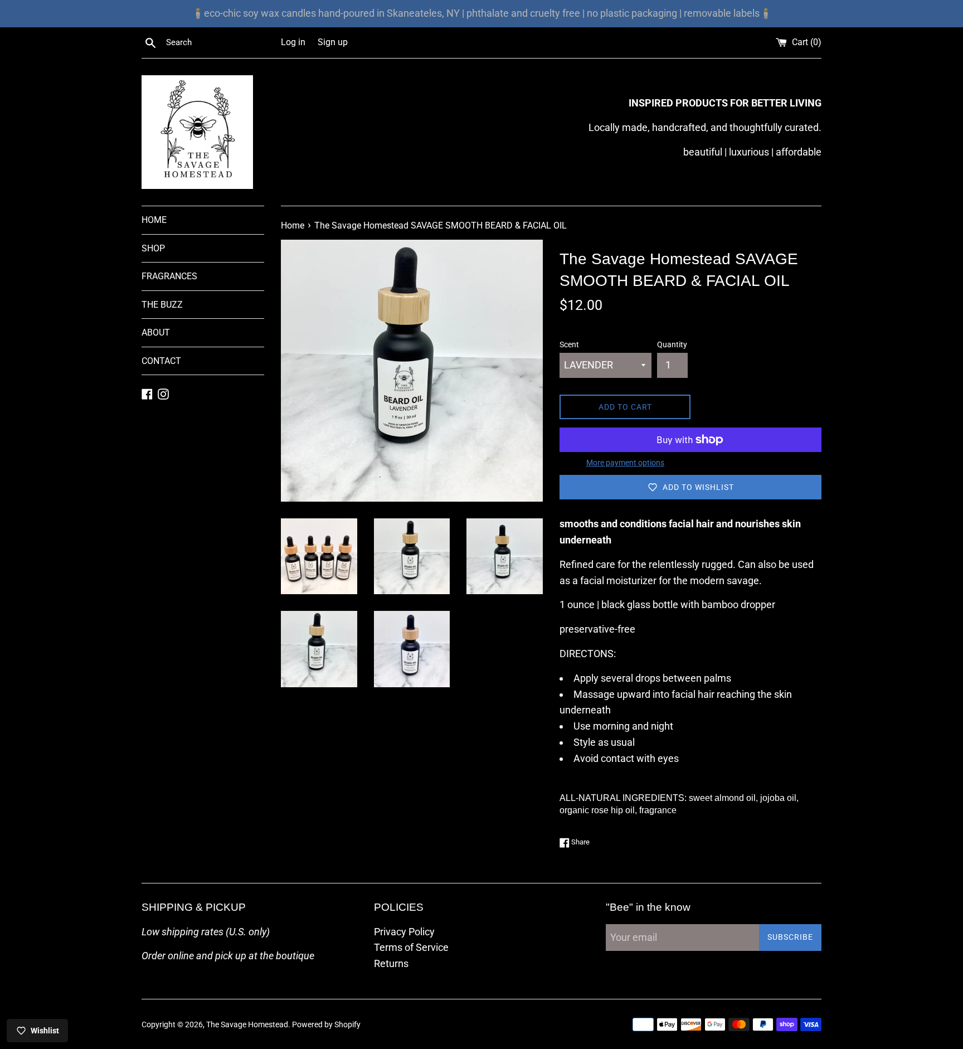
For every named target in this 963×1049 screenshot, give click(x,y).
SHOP (153, 248)
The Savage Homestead (247, 1024)
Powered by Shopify (326, 1024)
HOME (154, 220)
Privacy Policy (404, 932)
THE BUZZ (162, 304)
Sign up (333, 42)
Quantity (672, 344)
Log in (293, 42)
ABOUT (156, 332)
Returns (391, 963)
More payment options (625, 462)
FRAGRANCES (169, 276)
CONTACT (161, 361)
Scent (569, 344)
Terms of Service (411, 947)
